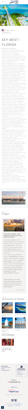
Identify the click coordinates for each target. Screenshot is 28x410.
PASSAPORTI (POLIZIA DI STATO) (14, 394)
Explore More (19, 290)
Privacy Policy (10, 405)
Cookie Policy (17, 405)
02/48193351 (21, 370)
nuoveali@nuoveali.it (5, 370)
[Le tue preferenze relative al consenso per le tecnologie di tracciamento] (2, 407)
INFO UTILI (14, 387)
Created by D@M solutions (17, 404)
